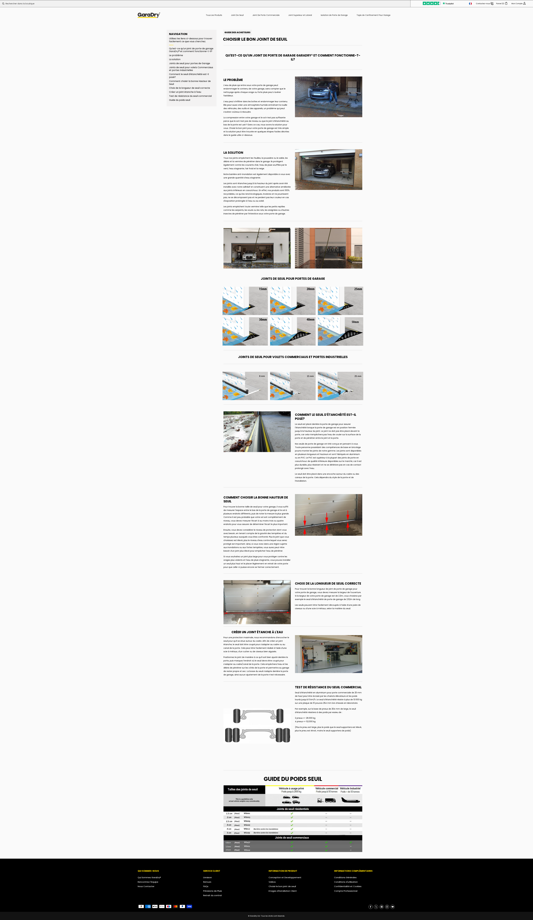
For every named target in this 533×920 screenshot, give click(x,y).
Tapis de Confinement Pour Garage (373, 15)
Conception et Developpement (285, 877)
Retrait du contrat (212, 895)
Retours (207, 881)
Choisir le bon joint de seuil (282, 886)
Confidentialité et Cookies (347, 886)
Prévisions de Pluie (212, 890)
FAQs (205, 886)
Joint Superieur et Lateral (300, 15)
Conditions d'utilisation (346, 881)
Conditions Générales (345, 877)
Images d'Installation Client (283, 890)
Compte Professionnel (345, 890)
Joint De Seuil (237, 15)
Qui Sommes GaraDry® (149, 877)
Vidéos (272, 881)
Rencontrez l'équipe (148, 881)
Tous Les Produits (214, 15)
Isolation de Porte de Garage (334, 15)
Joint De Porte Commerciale (266, 15)
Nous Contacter (146, 886)
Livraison (207, 877)
